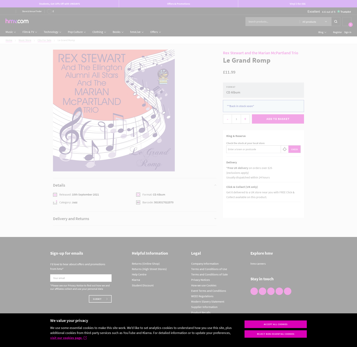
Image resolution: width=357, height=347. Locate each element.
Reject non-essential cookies (276, 334)
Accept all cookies (276, 324)
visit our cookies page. (66, 338)
